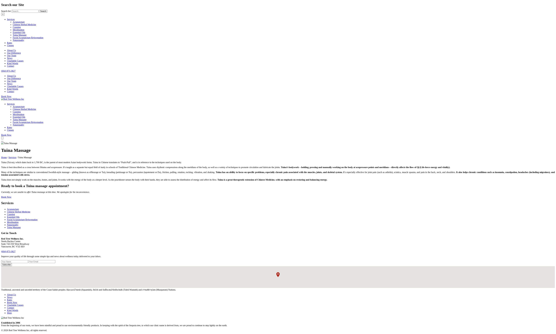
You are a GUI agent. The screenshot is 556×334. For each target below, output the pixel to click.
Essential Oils (19, 32)
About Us (11, 50)
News (9, 58)
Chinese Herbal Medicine (24, 24)
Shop (9, 313)
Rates (9, 43)
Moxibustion (18, 30)
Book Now (12, 302)
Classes (10, 45)
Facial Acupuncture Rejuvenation (28, 37)
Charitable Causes (15, 61)
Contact (10, 66)
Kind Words (12, 63)
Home (4, 157)
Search (43, 11)
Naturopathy (18, 40)
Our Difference (14, 53)
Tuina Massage (19, 35)
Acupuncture (19, 22)
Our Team (11, 55)
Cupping (17, 27)
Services (11, 19)
